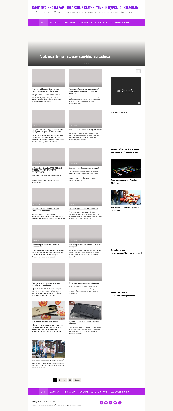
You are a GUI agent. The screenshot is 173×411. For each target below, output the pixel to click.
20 (70, 380)
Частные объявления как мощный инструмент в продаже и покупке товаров (84, 91)
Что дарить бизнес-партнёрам (45, 321)
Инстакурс (69, 22)
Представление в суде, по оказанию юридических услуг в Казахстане (47, 131)
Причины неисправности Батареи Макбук (84, 322)
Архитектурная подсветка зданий (83, 208)
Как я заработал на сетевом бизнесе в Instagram (85, 246)
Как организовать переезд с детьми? (48, 360)
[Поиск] (138, 71)
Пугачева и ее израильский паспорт (84, 283)
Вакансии (55, 22)
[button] (82, 63)
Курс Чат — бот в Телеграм (93, 22)
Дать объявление (120, 22)
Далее (77, 380)
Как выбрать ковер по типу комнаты (85, 130)
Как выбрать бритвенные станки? (84, 168)
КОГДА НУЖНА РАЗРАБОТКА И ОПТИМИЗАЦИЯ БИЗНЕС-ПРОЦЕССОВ (47, 170)
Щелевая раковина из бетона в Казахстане (45, 246)
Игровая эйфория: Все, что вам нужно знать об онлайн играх (45, 90)
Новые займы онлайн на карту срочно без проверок (45, 209)
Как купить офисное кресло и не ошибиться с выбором (46, 284)
